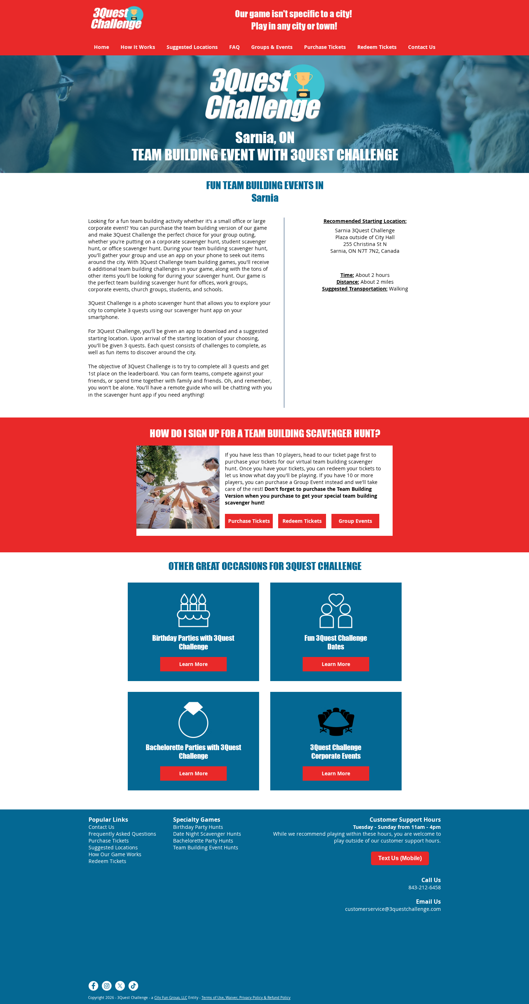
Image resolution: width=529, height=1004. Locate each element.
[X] (120, 986)
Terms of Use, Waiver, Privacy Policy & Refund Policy (246, 997)
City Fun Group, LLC (170, 997)
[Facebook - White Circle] (93, 986)
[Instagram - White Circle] (107, 986)
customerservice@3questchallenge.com (393, 908)
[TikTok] (133, 986)
